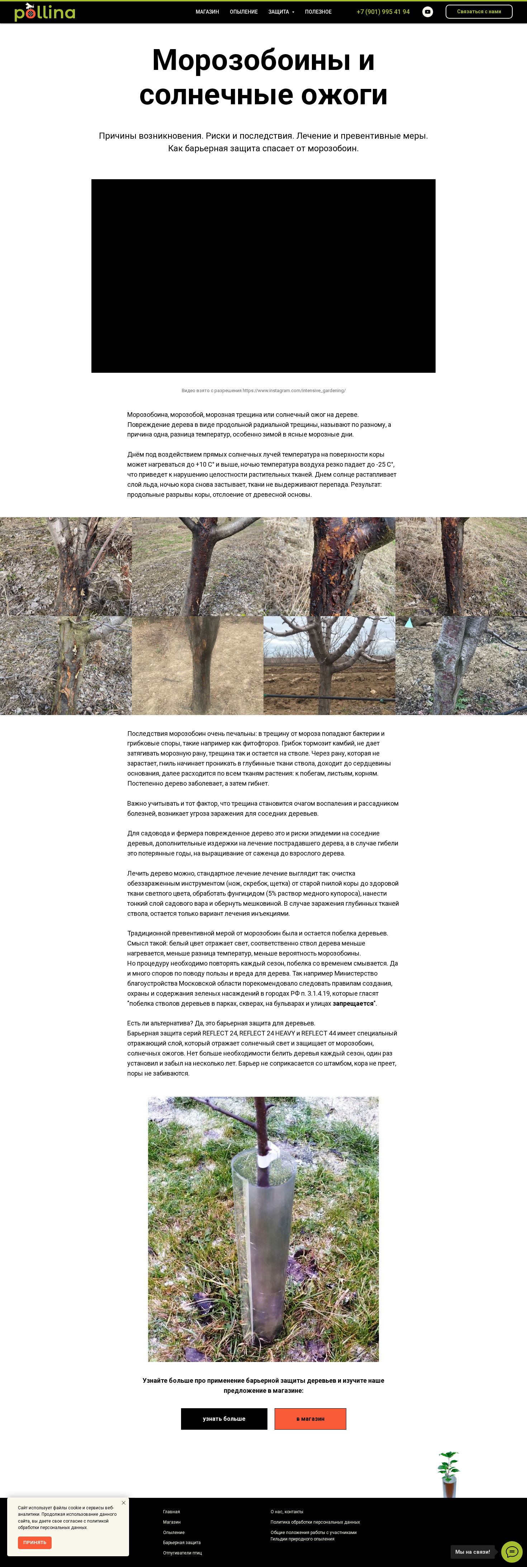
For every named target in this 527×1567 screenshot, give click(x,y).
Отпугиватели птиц (182, 1553)
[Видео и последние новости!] (427, 11)
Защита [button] (279, 12)
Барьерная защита (182, 1542)
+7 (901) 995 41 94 (383, 11)
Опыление (244, 12)
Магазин (207, 12)
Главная (171, 1511)
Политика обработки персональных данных (315, 1522)
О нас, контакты (287, 1511)
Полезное (318, 12)
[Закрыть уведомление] (123, 1502)
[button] (479, 12)
